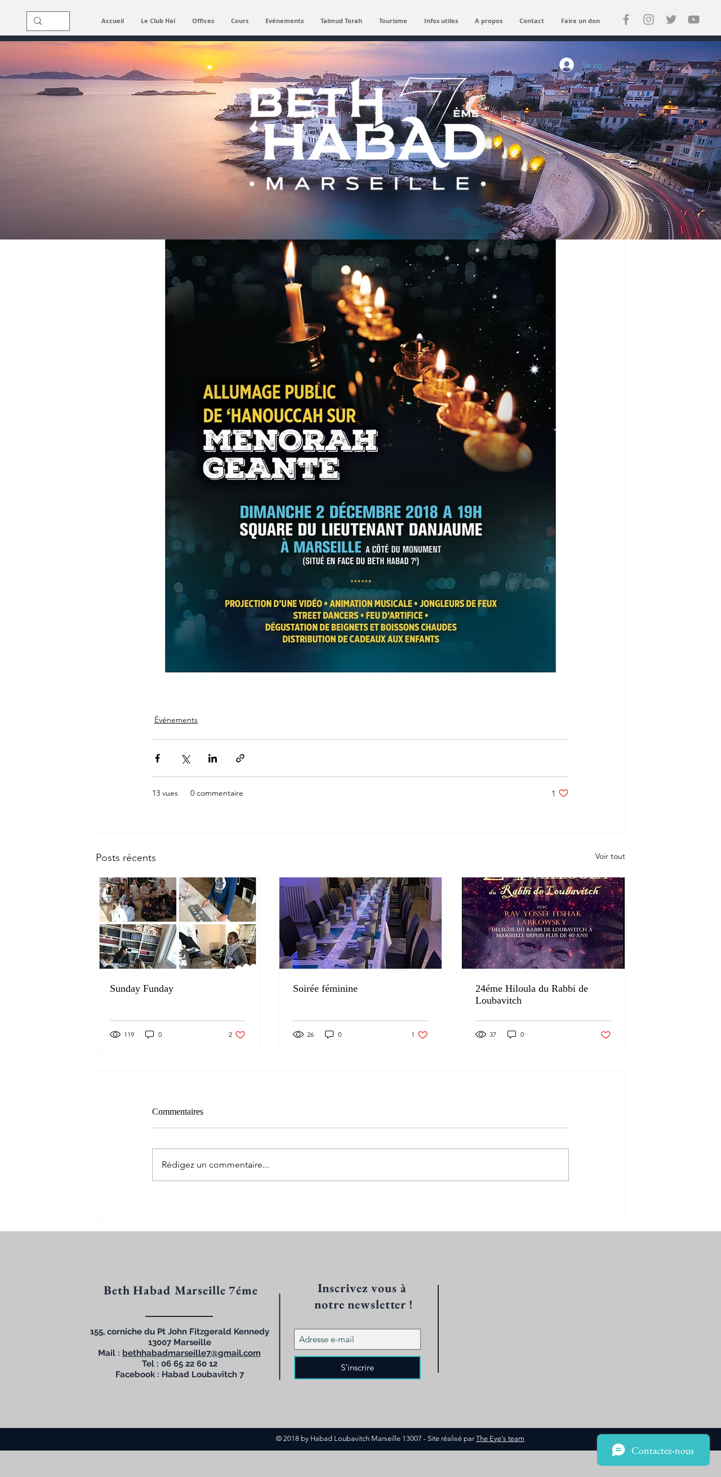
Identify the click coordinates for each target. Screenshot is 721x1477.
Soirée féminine (325, 988)
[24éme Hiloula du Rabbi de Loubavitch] (543, 923)
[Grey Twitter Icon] (671, 19)
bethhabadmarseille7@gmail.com (191, 1353)
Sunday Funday (141, 988)
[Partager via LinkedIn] (212, 758)
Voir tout (610, 856)
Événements (176, 720)
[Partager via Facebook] (157, 758)
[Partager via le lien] (240, 758)
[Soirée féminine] (360, 923)
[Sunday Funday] (177, 923)
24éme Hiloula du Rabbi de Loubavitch (531, 994)
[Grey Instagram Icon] (649, 19)
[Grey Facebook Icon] (626, 19)
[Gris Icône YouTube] (694, 19)
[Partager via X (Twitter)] (185, 758)
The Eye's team (500, 1438)
